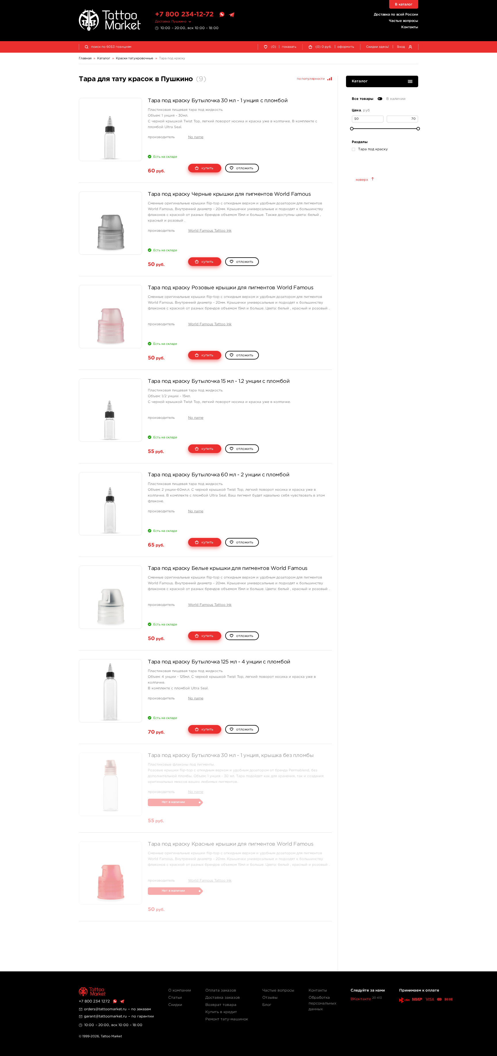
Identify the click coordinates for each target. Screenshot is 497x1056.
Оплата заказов (220, 990)
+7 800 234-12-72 (184, 15)
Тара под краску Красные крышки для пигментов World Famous (231, 844)
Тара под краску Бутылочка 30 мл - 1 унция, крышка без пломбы (231, 755)
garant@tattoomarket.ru (105, 1016)
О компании (179, 990)
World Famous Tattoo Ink (210, 230)
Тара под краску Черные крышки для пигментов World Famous (229, 194)
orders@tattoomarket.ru (105, 1009)
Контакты (409, 27)
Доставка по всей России (396, 14)
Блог (266, 1004)
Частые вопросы (403, 20)
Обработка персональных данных (322, 1003)
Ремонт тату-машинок (226, 1019)
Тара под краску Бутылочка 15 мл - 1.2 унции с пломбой (219, 381)
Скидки (175, 1004)
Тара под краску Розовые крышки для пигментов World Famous (231, 288)
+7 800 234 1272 (94, 1001)
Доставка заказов (222, 997)
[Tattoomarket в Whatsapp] (221, 15)
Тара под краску (373, 149)
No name (195, 137)
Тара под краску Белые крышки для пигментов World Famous (227, 568)
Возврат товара (220, 1004)
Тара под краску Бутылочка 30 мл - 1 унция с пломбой (217, 100)
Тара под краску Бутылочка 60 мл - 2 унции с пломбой (218, 475)
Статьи (175, 997)
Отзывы (270, 997)
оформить (345, 46)
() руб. (324, 46)
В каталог (403, 4)
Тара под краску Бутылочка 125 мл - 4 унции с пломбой (219, 662)
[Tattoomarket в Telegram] (231, 15)
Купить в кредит (221, 1012)
